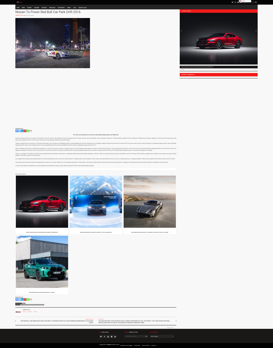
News (23, 7)
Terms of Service (146, 345)
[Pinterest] (25, 131)
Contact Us (153, 345)
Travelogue (52, 7)
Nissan (28, 304)
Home (18, 7)
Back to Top (169, 327)
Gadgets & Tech (83, 7)
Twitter (24, 311)
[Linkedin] (22, 131)
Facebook (30, 311)
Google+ (35, 311)
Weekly (69, 7)
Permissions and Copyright (126, 345)
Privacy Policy (137, 345)
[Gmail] (30, 131)
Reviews (29, 7)
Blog (75, 7)
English (243, 1)
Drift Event (23, 304)
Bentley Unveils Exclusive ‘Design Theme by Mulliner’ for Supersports (197, 67)
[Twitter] (19, 131)
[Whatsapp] (28, 131)
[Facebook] (16, 131)
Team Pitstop (19, 15)
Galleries (36, 7)
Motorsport (61, 7)
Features (44, 7)
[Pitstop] (19, 2)
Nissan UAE (41, 304)
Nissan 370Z (34, 304)
